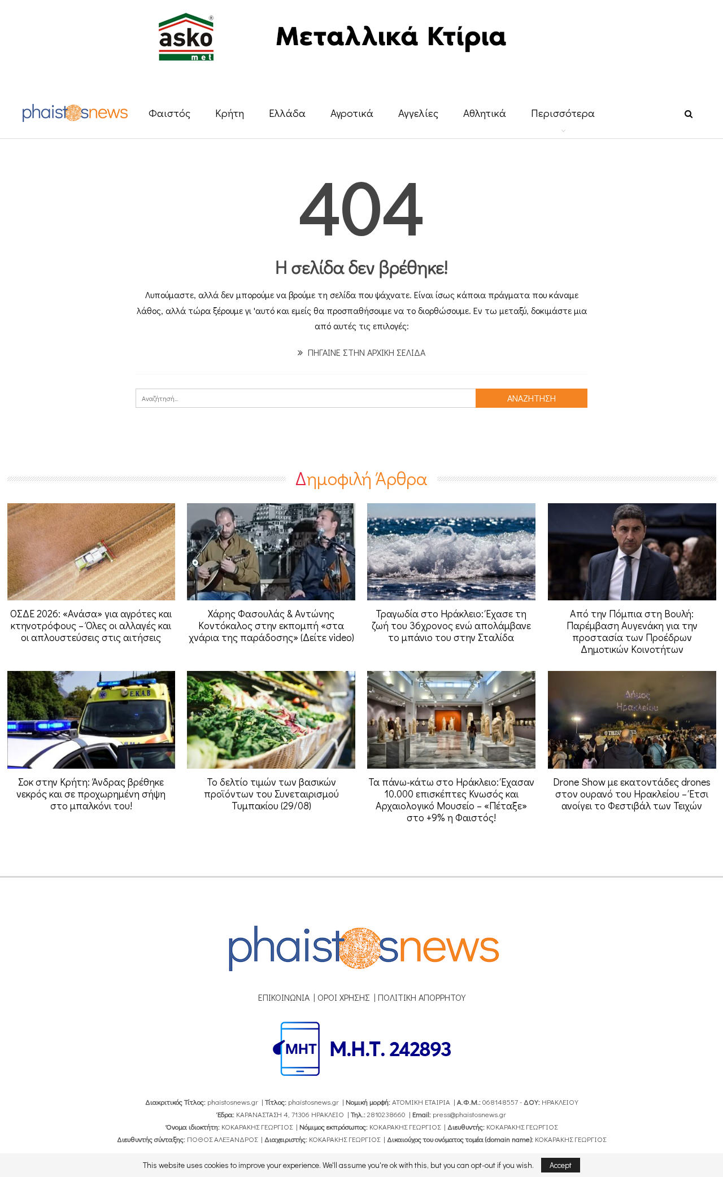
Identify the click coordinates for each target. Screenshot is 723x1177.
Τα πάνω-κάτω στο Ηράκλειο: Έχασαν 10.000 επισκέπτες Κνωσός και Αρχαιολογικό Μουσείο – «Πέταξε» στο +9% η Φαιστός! (451, 799)
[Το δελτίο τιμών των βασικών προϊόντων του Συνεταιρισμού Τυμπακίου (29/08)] (271, 720)
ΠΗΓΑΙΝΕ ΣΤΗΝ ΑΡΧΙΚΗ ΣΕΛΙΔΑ (365, 352)
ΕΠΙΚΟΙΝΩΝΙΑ (284, 997)
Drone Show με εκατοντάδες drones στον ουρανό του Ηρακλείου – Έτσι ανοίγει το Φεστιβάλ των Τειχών (632, 793)
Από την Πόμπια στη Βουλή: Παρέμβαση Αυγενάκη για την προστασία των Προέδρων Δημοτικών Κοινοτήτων (632, 631)
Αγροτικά (351, 113)
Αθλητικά (484, 113)
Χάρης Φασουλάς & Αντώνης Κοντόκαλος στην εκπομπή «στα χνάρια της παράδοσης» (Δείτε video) (271, 625)
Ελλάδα (287, 113)
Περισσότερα (563, 113)
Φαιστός (169, 113)
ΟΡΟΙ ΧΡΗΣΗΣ (343, 997)
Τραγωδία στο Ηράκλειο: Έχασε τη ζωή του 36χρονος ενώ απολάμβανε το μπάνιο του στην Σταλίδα (451, 625)
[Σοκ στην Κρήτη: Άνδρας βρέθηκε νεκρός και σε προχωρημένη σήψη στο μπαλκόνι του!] (91, 720)
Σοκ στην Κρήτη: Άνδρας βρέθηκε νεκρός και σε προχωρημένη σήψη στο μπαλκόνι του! (90, 793)
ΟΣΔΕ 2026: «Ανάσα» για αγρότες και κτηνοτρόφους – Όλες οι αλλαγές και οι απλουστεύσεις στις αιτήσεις (91, 625)
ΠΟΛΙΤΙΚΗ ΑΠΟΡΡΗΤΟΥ (421, 997)
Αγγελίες (418, 113)
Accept (561, 1164)
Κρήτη (229, 113)
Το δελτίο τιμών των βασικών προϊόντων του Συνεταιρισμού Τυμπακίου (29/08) (271, 793)
